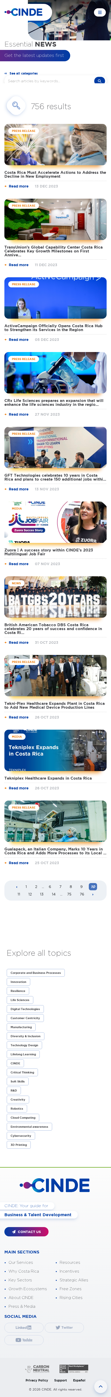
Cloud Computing (23, 1117)
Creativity (18, 1099)
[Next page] (93, 894)
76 (82, 894)
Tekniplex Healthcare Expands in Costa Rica (48, 778)
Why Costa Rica (24, 1271)
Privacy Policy (37, 1380)
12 (30, 894)
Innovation (18, 981)
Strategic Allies (74, 1280)
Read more (19, 186)
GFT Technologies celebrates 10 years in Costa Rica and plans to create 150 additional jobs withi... (55, 477)
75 (69, 894)
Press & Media (22, 1307)
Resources (70, 1263)
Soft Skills (18, 1081)
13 (42, 894)
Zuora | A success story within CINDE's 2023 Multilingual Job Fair (48, 552)
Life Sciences (20, 1000)
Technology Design (24, 1045)
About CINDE (21, 1298)
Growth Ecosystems (28, 1289)
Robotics (17, 1108)
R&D (14, 1090)
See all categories (24, 73)
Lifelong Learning (23, 1054)
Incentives (69, 1271)
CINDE (15, 1063)
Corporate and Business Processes (36, 972)
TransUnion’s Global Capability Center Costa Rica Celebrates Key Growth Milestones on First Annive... (53, 251)
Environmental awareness (29, 1126)
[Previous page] (16, 887)
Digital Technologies (25, 1009)
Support (60, 1380)
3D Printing (19, 1144)
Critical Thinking (22, 1072)
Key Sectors (20, 1280)
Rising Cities (71, 1298)
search (99, 81)
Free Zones (71, 1289)
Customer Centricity (25, 1018)
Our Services (21, 1263)
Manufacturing (21, 1027)
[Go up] (100, 1386)
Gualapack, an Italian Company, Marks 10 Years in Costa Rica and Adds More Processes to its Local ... (55, 851)
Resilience (18, 990)
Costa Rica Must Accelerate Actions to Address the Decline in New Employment (55, 174)
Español (79, 1380)
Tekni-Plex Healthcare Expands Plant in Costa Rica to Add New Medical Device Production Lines (54, 705)
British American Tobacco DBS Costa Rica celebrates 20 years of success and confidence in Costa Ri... (53, 629)
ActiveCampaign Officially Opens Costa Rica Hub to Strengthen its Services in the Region (53, 328)
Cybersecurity (21, 1135)
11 (19, 894)
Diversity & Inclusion (26, 1036)
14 (54, 894)
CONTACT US (29, 1232)
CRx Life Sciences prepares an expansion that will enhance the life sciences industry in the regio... (54, 402)
